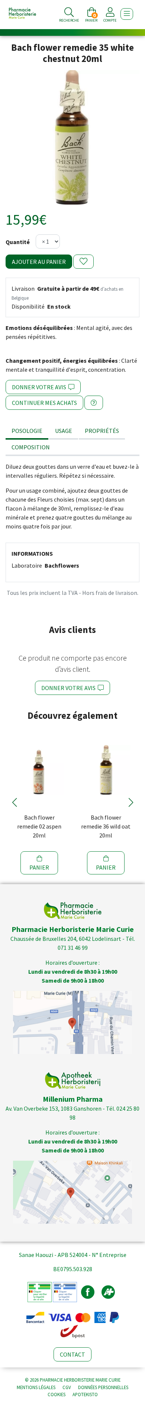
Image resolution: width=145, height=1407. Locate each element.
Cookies (56, 1394)
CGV (66, 1387)
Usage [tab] (63, 430)
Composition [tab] (31, 447)
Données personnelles (103, 1387)
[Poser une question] (93, 403)
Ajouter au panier (39, 261)
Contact (72, 1354)
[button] (14, 802)
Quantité (18, 242)
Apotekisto (85, 1394)
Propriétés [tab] (102, 430)
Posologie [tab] (27, 430)
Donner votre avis (40, 387)
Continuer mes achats (44, 402)
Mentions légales (36, 1387)
